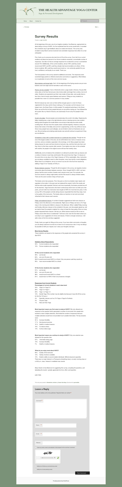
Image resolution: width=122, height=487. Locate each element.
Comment (39, 400)
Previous (26, 27)
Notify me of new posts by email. (45, 469)
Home (25, 21)
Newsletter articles (52, 382)
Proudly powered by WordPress (61, 481)
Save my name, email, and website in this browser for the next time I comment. (56, 447)
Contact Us (38, 21)
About (31, 21)
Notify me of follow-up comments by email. (47, 466)
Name (39, 425)
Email (39, 433)
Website (38, 442)
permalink (76, 382)
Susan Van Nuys (62, 382)
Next (97, 27)
